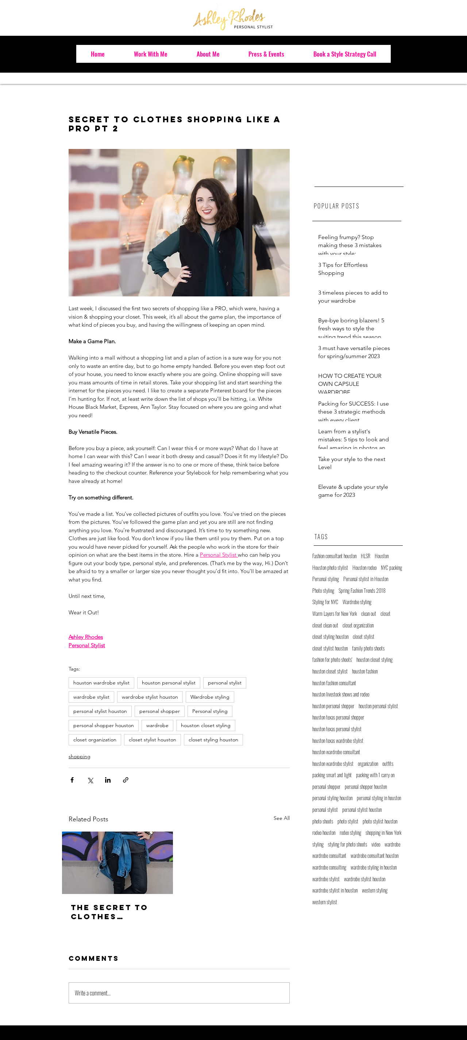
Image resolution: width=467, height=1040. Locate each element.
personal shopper (159, 711)
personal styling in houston (379, 798)
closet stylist (363, 636)
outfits (387, 763)
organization (368, 763)
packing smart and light (332, 775)
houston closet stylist (330, 671)
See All (282, 818)
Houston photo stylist (330, 567)
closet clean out (325, 625)
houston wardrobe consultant (336, 752)
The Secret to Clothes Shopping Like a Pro (114, 912)
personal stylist (225, 682)
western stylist (324, 902)
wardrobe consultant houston (374, 855)
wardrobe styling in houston (374, 867)
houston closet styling (206, 725)
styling (318, 844)
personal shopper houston (103, 725)
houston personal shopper (333, 706)
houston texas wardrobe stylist (337, 740)
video (375, 844)
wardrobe (157, 725)
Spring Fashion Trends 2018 (362, 590)
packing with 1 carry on (375, 775)
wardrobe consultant (329, 855)
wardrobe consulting (329, 867)
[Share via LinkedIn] (107, 779)
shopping (79, 756)
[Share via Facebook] (72, 779)
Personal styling (210, 711)
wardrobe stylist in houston (335, 890)
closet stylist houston (152, 739)
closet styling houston (213, 739)
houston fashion (365, 671)
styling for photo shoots (347, 844)
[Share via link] (125, 779)
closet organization (94, 739)
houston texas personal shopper (338, 717)
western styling (374, 890)
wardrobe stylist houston (150, 697)
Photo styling (323, 590)
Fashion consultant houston (334, 556)
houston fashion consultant (334, 683)
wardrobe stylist (91, 697)
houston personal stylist (169, 682)
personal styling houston (332, 798)
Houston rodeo (364, 567)
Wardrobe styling (209, 697)
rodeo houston (323, 832)
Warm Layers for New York (334, 613)
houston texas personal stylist (337, 729)
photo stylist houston (380, 821)
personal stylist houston (100, 711)
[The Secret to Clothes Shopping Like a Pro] (117, 863)
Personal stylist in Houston (365, 579)
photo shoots (322, 821)
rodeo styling (350, 832)
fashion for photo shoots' (332, 659)
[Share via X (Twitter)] (89, 779)
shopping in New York (383, 832)
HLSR (365, 556)
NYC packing (391, 567)
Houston (382, 556)
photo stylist (347, 821)
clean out (368, 613)
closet (385, 613)
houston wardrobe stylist (101, 682)
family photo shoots (368, 648)
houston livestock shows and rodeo (340, 694)
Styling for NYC (325, 602)
